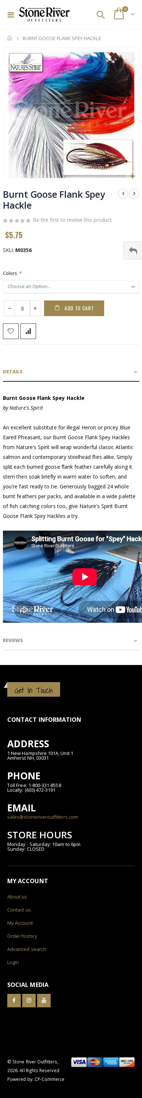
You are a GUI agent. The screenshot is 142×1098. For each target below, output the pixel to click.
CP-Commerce (50, 1079)
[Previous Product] (123, 194)
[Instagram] (29, 1000)
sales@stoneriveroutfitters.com (42, 817)
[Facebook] (14, 1000)
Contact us (19, 909)
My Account (20, 923)
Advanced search (26, 949)
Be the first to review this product (72, 219)
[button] (132, 176)
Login (13, 962)
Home (9, 38)
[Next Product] (134, 194)
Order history (22, 936)
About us (17, 896)
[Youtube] (44, 1000)
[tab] (71, 372)
